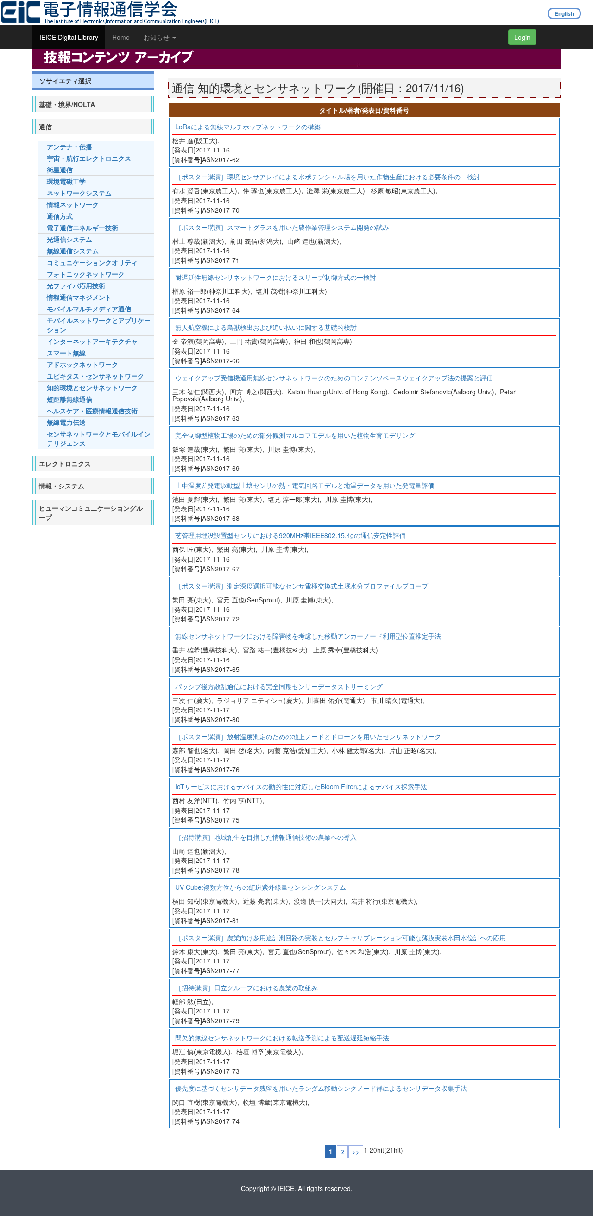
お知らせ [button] (157, 37)
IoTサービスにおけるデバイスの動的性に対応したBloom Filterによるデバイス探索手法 (301, 786)
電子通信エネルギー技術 (82, 227)
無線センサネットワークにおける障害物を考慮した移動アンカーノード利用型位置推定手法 (308, 635)
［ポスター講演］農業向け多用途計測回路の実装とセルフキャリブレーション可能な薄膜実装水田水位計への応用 (340, 937)
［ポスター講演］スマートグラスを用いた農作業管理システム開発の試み (282, 227)
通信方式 (60, 216)
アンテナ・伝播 (69, 146)
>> (356, 1151)
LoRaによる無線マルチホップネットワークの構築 (248, 126)
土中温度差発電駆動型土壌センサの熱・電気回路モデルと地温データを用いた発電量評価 (305, 485)
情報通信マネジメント (79, 297)
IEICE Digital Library (68, 37)
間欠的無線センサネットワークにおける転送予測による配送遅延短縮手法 (282, 1037)
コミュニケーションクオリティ (92, 262)
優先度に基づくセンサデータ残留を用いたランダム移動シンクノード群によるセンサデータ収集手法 (321, 1088)
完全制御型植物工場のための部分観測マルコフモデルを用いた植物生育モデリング (295, 435)
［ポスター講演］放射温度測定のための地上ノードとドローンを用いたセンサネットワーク (308, 736)
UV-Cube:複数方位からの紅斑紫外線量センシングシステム (260, 887)
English (564, 13)
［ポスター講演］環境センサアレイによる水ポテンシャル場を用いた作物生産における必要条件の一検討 (327, 176)
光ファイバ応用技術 (76, 285)
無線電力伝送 (66, 422)
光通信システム (69, 239)
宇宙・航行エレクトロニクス (89, 158)
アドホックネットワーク (82, 364)
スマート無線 (66, 352)
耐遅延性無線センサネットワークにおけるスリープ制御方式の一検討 (275, 277)
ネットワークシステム (79, 192)
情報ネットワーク (73, 204)
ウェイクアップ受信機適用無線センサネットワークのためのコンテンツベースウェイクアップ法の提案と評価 (334, 377)
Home (121, 37)
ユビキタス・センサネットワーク (95, 375)
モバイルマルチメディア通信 (89, 308)
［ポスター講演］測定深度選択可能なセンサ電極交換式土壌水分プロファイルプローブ (301, 585)
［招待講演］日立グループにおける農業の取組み (246, 987)
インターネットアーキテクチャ (92, 341)
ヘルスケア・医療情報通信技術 (92, 410)
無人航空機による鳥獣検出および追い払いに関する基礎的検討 (266, 327)
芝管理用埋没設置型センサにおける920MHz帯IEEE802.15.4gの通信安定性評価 (290, 535)
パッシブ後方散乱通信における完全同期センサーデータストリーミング (279, 686)
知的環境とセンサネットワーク (92, 387)
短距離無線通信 (69, 399)
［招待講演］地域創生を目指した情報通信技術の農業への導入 (266, 837)
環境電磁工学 (66, 181)
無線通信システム (73, 250)
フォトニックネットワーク (86, 274)
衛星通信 (60, 169)
